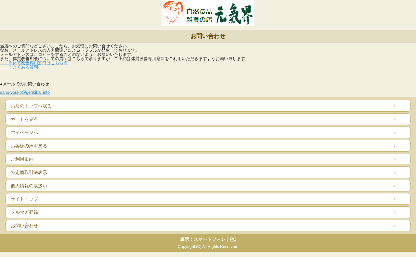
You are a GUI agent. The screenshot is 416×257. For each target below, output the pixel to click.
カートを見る (24, 119)
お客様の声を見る (29, 145)
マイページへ (24, 132)
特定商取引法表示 (29, 172)
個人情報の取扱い (29, 185)
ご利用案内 (22, 159)
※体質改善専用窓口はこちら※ (34, 62)
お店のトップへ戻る (31, 105)
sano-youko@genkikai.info (25, 92)
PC (233, 239)
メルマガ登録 (24, 212)
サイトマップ (24, 199)
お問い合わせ (24, 225)
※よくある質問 (19, 67)
